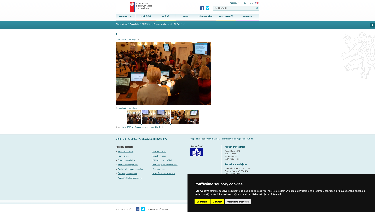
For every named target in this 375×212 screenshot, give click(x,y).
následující (132, 39)
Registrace (248, 3)
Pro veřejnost (123, 156)
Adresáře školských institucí (130, 178)
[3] (163, 124)
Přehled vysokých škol (162, 160)
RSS (248, 139)
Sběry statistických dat (128, 165)
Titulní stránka (121, 24)
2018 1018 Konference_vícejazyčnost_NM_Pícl (161, 24)
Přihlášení (234, 3)
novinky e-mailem (212, 139)
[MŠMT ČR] (141, 7)
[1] (192, 124)
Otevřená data (158, 169)
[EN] (257, 4)
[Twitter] (207, 8)
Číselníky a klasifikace (127, 174)
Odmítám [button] (217, 201)
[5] (134, 124)
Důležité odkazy (159, 151)
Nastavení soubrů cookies (157, 209)
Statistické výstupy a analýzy (130, 169)
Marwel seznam (372, 25)
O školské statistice (126, 160)
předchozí (121, 39)
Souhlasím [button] (202, 201)
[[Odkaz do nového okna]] (196, 156)
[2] (163, 104)
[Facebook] (202, 8)
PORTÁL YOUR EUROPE (163, 174)
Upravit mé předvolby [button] (238, 201)
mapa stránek (196, 139)
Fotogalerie (134, 24)
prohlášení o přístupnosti (233, 139)
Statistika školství (125, 151)
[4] (149, 124)
